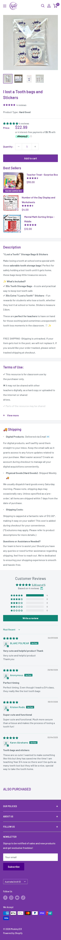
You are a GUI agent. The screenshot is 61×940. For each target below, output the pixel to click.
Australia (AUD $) (13, 881)
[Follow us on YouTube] (17, 897)
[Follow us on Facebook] (5, 897)
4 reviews (21, 105)
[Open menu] (4, 6)
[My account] (49, 6)
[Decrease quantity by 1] (18, 146)
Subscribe (14, 866)
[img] (10, 638)
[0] (55, 6)
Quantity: (8, 146)
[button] (11, 123)
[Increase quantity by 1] (35, 146)
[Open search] (43, 6)
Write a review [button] (30, 618)
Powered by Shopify (13, 933)
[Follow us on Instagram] (11, 897)
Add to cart (30, 158)
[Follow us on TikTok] (23, 897)
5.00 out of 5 (38, 584)
